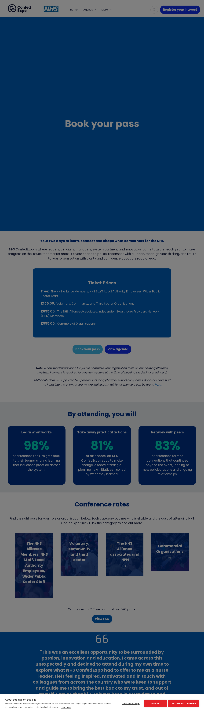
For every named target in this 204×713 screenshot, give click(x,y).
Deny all (155, 703)
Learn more (66, 707)
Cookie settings (131, 703)
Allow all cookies (183, 703)
